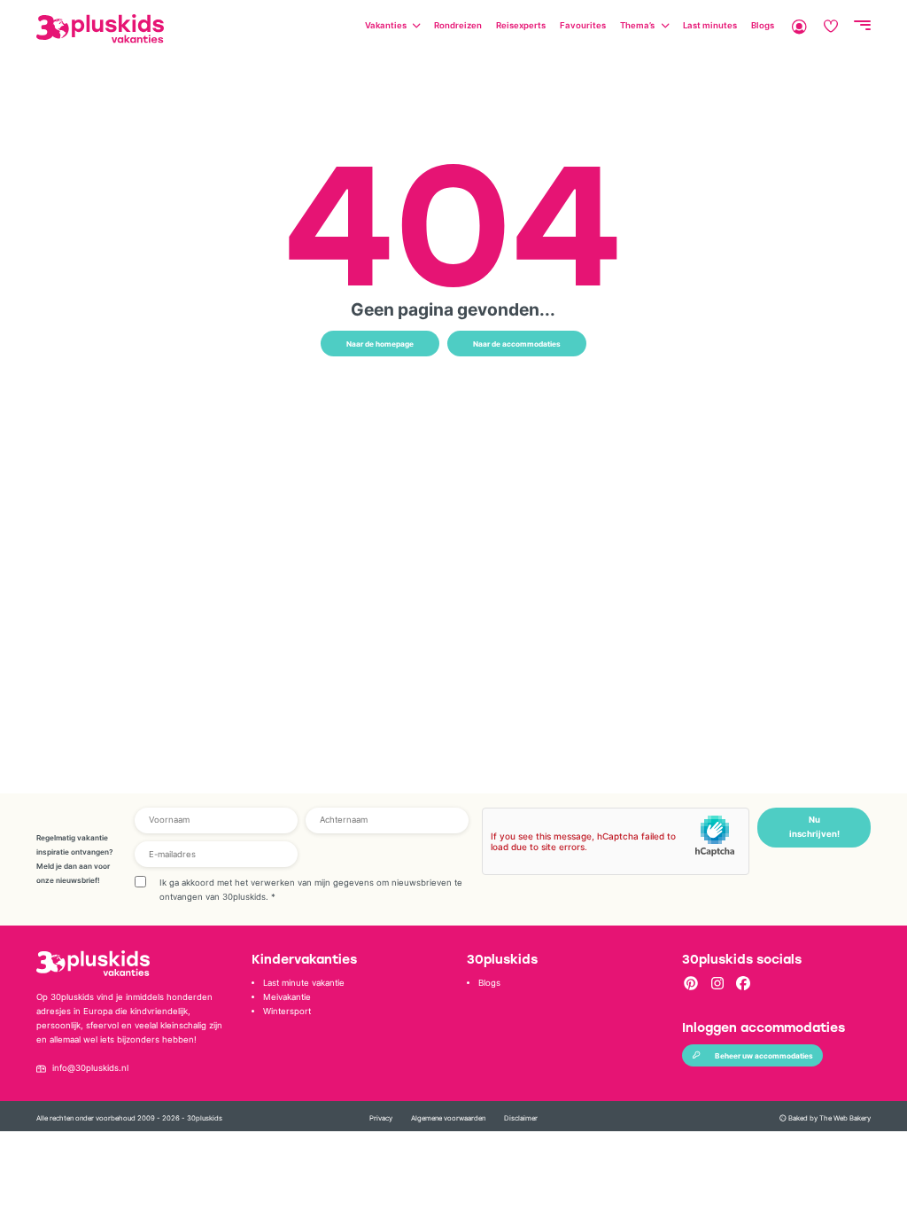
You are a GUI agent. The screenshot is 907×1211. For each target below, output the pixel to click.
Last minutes (710, 25)
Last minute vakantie (304, 983)
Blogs (762, 25)
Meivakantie (287, 997)
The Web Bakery (845, 1118)
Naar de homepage (380, 344)
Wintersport (287, 1011)
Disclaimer (521, 1118)
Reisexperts (521, 25)
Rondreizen (458, 25)
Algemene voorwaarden (448, 1118)
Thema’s (637, 25)
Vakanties (386, 25)
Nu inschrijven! (814, 827)
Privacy (380, 1118)
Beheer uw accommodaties (764, 1055)
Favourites (583, 25)
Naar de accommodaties (517, 344)
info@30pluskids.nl (90, 1068)
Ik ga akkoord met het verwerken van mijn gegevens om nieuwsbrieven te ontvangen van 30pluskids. (310, 890)
